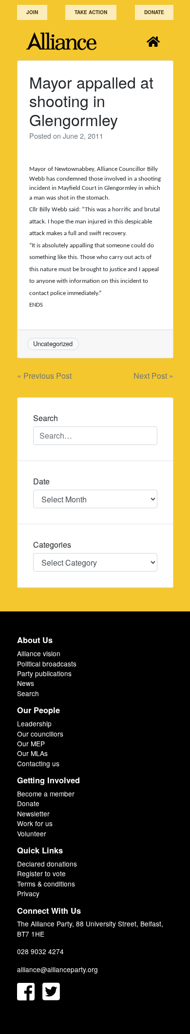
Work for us (35, 823)
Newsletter (33, 813)
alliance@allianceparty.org (57, 969)
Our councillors (40, 734)
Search (28, 693)
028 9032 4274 (40, 951)
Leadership (34, 723)
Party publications (44, 673)
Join (32, 12)
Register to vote (41, 873)
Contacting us (38, 763)
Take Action (91, 12)
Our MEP (31, 743)
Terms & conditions (46, 883)
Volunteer (31, 833)
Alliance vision (38, 653)
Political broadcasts (46, 663)
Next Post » (153, 375)
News (25, 683)
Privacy (28, 893)
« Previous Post (44, 375)
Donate (154, 12)
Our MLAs (32, 753)
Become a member (46, 793)
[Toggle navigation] (153, 41)
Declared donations (47, 863)
